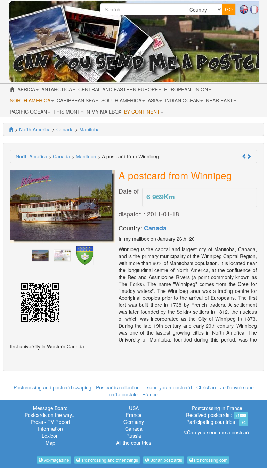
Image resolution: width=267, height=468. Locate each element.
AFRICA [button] (27, 89)
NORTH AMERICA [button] (31, 100)
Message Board (50, 407)
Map (50, 442)
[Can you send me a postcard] (11, 129)
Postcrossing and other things (109, 460)
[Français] (254, 8)
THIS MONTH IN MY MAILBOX (87, 111)
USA (134, 407)
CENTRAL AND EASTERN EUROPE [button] (118, 89)
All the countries (133, 442)
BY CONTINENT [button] (142, 111)
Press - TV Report (50, 421)
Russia (133, 435)
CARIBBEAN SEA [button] (76, 100)
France (133, 414)
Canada (155, 227)
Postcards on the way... (50, 414)
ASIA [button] (154, 100)
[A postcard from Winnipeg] (40, 254)
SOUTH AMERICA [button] (122, 100)
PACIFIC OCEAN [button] (29, 111)
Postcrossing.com (210, 460)
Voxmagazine (56, 460)
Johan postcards (166, 460)
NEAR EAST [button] (220, 100)
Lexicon (50, 435)
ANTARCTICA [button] (57, 89)
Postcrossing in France (217, 407)
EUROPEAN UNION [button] (186, 89)
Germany (133, 421)
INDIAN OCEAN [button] (183, 100)
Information (50, 428)
